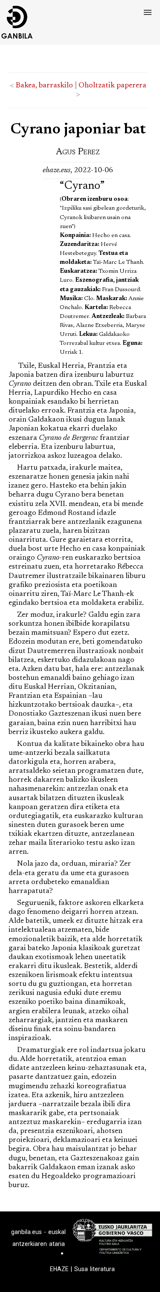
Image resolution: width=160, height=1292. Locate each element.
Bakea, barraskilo (44, 86)
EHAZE (59, 1269)
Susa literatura (94, 1269)
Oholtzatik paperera (112, 86)
